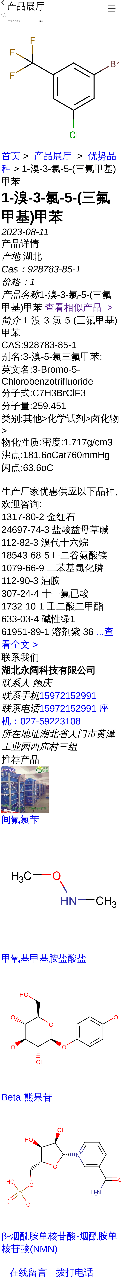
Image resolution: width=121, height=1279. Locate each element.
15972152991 (67, 695)
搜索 (41, 21)
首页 (10, 156)
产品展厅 (53, 156)
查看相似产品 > (79, 307)
